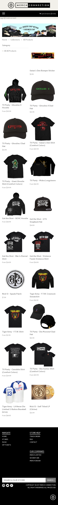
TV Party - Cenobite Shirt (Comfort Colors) (13, 370)
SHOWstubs (34, 458)
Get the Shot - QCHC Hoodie (15, 218)
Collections (15, 40)
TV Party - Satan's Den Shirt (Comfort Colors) (42, 144)
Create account (10, 18)
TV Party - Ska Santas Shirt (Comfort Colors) (42, 370)
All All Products (10, 51)
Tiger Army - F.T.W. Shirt (13, 331)
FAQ (31, 439)
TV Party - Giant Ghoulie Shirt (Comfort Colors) (13, 182)
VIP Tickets (6, 445)
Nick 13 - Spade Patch (12, 294)
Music (4, 442)
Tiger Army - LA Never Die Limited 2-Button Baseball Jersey (14, 409)
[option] (15, 91)
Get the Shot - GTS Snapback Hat (38, 220)
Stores (5, 439)
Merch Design (35, 461)
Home (4, 40)
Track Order (35, 436)
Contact (33, 442)
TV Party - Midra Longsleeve (43, 180)
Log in (2, 18)
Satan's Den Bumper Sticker (42, 70)
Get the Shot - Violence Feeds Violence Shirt (40, 257)
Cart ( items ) (48, 14)
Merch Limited (35, 455)
